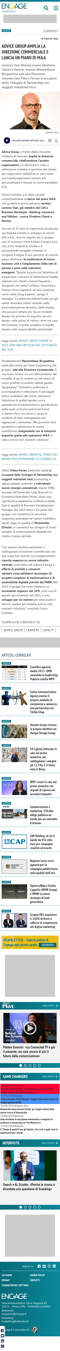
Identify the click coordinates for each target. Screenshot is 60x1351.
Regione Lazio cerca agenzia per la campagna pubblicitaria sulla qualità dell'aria (44, 867)
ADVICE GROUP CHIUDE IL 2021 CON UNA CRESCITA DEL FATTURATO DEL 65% (29, 345)
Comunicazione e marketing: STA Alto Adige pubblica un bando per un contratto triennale (43, 815)
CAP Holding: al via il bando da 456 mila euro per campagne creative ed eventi (42, 842)
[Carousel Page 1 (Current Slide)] (20, 1065)
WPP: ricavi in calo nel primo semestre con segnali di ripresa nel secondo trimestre (43, 788)
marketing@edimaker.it (15, 1321)
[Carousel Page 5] (39, 1065)
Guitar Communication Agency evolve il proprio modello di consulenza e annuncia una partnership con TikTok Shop (43, 702)
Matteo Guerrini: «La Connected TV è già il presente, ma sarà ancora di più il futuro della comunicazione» (29, 1051)
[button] (56, 8)
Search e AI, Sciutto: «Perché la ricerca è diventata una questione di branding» (29, 1186)
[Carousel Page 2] (25, 1065)
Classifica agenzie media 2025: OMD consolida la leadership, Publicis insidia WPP (44, 673)
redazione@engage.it (14, 1313)
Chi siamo (7, 1275)
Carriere (32, 630)
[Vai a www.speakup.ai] (57, 140)
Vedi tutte (48, 1143)
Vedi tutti (48, 1005)
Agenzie (6, 30)
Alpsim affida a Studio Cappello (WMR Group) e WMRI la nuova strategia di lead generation (43, 894)
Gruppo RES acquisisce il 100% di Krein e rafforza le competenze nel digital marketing (44, 921)
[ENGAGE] (14, 6)
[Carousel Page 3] (30, 1065)
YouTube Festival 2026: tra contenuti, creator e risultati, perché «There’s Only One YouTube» (27, 1090)
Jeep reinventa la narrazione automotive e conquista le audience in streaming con (26, 1120)
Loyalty (48, 630)
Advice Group (13, 630)
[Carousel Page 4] (34, 1065)
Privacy (6, 1280)
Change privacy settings (15, 1285)
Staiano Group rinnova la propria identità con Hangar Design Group (43, 729)
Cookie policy (37, 1275)
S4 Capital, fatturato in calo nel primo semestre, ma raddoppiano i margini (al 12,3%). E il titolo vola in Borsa (43, 759)
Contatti (35, 1280)
